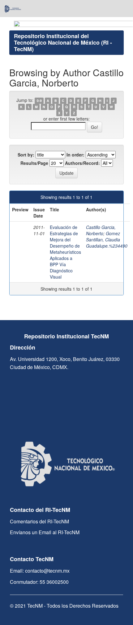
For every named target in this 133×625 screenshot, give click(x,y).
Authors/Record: (82, 163)
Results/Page (34, 163)
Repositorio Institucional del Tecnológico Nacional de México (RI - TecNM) (63, 42)
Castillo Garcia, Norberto (101, 230)
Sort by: (26, 155)
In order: (75, 155)
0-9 (39, 100)
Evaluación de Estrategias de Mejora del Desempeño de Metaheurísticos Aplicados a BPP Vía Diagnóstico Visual (65, 252)
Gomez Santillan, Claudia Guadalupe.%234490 (106, 239)
